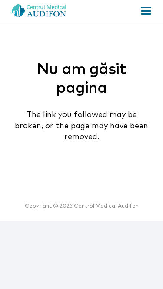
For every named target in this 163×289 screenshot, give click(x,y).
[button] (146, 11)
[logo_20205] (39, 10)
